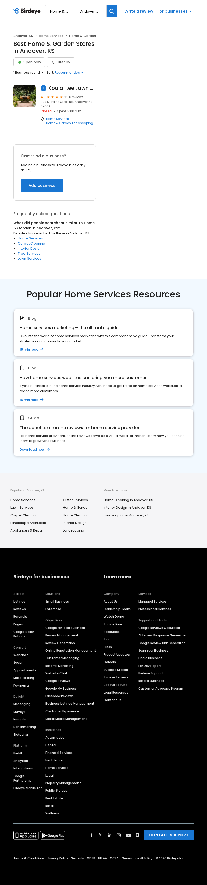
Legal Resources (116, 692)
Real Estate (54, 798)
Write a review (138, 11)
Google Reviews (57, 681)
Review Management (62, 635)
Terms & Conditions (29, 858)
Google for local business (65, 628)
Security (77, 858)
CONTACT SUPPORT (168, 835)
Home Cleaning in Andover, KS (128, 500)
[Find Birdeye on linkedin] (110, 835)
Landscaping (82, 123)
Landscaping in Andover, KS (126, 515)
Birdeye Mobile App (28, 788)
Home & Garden (58, 123)
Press (108, 647)
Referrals (20, 616)
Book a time (113, 624)
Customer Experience (62, 711)
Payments (21, 685)
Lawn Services (29, 258)
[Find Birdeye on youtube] (128, 835)
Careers (110, 662)
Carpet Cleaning (31, 243)
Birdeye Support (150, 673)
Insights (19, 719)
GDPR (91, 858)
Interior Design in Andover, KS (127, 507)
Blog (107, 639)
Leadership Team (117, 609)
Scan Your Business (153, 650)
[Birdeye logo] (27, 11)
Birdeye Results (115, 685)
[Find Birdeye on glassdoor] (137, 835)
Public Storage (56, 790)
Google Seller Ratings (23, 634)
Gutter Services (75, 500)
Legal (49, 775)
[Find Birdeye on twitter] (100, 835)
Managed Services (152, 601)
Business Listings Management (69, 703)
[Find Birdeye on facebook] (92, 835)
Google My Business (61, 688)
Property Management (63, 783)
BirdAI (17, 753)
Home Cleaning (76, 515)
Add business (42, 185)
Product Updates (117, 654)
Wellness (52, 813)
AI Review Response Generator (162, 635)
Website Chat (56, 673)
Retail (49, 806)
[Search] (112, 11)
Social (17, 662)
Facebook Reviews (59, 696)
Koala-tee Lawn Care (72, 88)
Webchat (20, 655)
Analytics (20, 761)
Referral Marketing (59, 665)
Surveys (19, 712)
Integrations (23, 768)
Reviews (19, 609)
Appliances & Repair (27, 530)
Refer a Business (151, 681)
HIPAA (102, 858)
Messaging (21, 704)
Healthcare (54, 760)
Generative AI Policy (137, 858)
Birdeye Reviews (116, 677)
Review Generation (60, 643)
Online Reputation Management (70, 650)
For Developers (149, 665)
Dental (50, 745)
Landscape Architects (28, 522)
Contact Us (112, 700)
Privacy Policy (58, 858)
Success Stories (116, 670)
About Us (111, 601)
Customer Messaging (62, 658)
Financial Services (59, 752)
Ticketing (20, 734)
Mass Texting (23, 678)
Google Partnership (22, 778)
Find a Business (150, 658)
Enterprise (53, 609)
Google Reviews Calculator (159, 628)
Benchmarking (24, 727)
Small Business (57, 601)
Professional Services (154, 609)
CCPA (114, 858)
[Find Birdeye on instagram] (119, 835)
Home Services (51, 35)
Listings (19, 601)
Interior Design (30, 248)
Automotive (54, 737)
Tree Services (29, 253)
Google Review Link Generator (161, 643)
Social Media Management (66, 719)
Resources (112, 632)
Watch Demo (114, 616)
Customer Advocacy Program (161, 688)
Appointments (24, 670)
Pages (18, 624)
